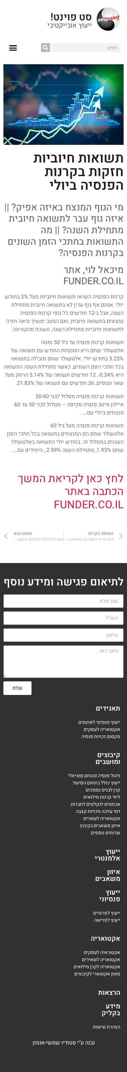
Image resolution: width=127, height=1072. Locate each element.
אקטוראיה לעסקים (102, 952)
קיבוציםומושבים (108, 758)
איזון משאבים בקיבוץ (100, 825)
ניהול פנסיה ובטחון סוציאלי (94, 775)
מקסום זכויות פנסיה (100, 736)
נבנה (90, 1043)
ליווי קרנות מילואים (101, 797)
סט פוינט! (71, 17)
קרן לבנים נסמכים (103, 790)
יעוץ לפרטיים (105, 913)
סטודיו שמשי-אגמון (54, 1043)
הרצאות (109, 993)
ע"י (81, 1043)
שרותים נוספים (105, 832)
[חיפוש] (45, 47)
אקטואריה (105, 938)
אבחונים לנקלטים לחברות (95, 804)
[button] (13, 47)
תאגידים (108, 708)
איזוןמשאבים (107, 875)
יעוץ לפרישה (106, 920)
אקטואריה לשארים (101, 818)
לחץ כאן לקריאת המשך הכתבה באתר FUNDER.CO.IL (71, 492)
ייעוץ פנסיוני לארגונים (99, 722)
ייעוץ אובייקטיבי (69, 25)
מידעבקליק (111, 1009)
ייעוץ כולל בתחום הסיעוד (96, 782)
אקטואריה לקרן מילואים (96, 966)
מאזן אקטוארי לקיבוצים (97, 973)
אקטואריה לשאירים (101, 959)
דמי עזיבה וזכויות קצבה (98, 811)
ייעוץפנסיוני (109, 895)
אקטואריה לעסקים (102, 729)
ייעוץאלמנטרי (107, 855)
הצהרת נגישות (106, 1027)
